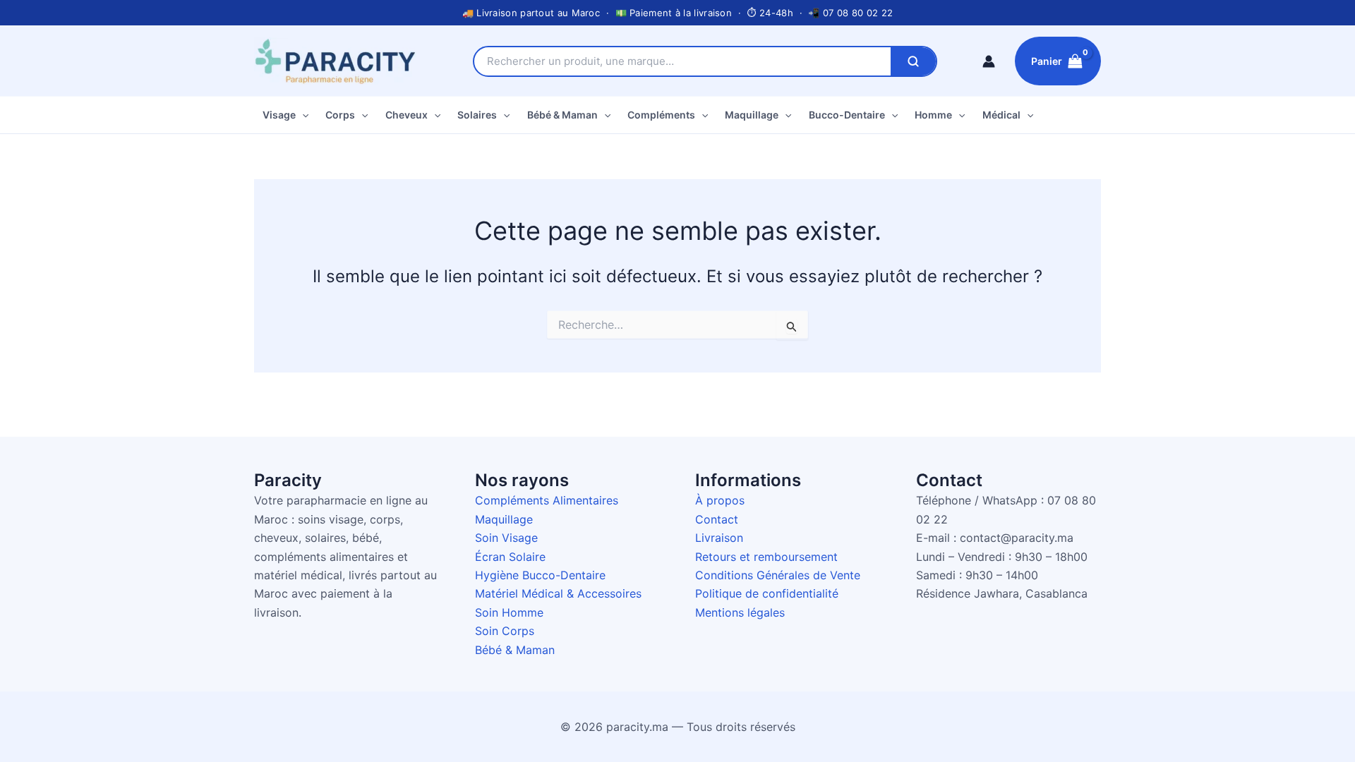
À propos (720, 500)
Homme (933, 115)
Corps (340, 115)
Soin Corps (504, 631)
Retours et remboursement (766, 557)
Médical (1001, 115)
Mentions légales (740, 612)
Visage (279, 115)
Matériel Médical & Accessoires (558, 593)
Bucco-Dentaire (847, 115)
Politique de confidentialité (766, 593)
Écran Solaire (510, 557)
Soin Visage (506, 538)
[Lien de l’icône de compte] (988, 61)
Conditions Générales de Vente (777, 575)
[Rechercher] (913, 61)
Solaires (477, 115)
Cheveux (406, 115)
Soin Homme (509, 612)
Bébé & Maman (562, 115)
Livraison (719, 538)
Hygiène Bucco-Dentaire (540, 575)
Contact (716, 519)
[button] (302, 115)
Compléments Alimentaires (546, 500)
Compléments (661, 115)
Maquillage (751, 115)
